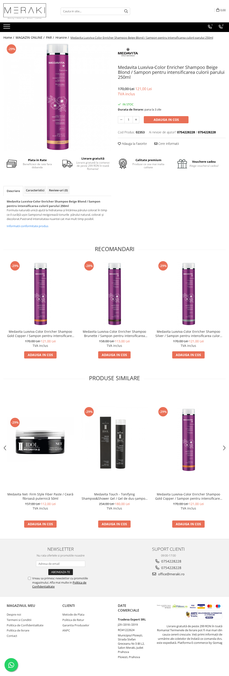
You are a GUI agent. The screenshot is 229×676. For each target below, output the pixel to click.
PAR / (50, 37)
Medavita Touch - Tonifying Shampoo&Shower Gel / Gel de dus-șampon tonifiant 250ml (114, 496)
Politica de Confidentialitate (25, 625)
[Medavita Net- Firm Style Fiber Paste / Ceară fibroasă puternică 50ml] (40, 439)
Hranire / (62, 37)
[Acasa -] (25, 11)
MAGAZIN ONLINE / (30, 37)
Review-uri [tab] (58, 190)
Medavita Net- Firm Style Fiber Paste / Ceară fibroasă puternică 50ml (40, 496)
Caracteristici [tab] (35, 190)
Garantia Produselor (75, 625)
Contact (12, 636)
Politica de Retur (73, 620)
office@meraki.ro (170, 574)
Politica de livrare (18, 630)
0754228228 (170, 561)
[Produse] (7, 28)
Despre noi (14, 614)
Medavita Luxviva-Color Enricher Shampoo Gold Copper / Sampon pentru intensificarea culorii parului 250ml (40, 333)
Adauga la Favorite (134, 143)
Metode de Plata (73, 614)
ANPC (66, 630)
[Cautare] (126, 11)
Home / (9, 37)
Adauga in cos (166, 119)
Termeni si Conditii (19, 620)
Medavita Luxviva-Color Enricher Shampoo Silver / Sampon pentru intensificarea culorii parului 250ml (188, 333)
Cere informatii (168, 143)
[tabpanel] (57, 97)
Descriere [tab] (13, 191)
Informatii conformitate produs (27, 226)
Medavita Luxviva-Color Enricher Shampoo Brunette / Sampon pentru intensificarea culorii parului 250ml (114, 333)
